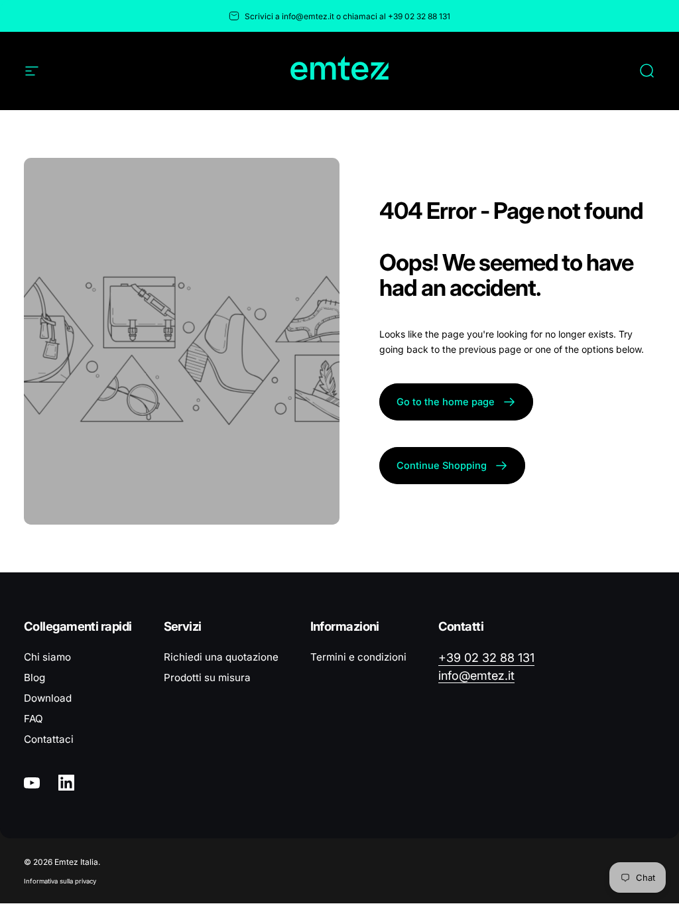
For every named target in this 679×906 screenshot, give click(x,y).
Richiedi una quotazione (221, 657)
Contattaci (49, 739)
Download (48, 698)
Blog (34, 677)
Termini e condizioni (358, 657)
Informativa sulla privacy (60, 881)
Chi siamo (47, 657)
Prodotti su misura (207, 677)
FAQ (33, 718)
